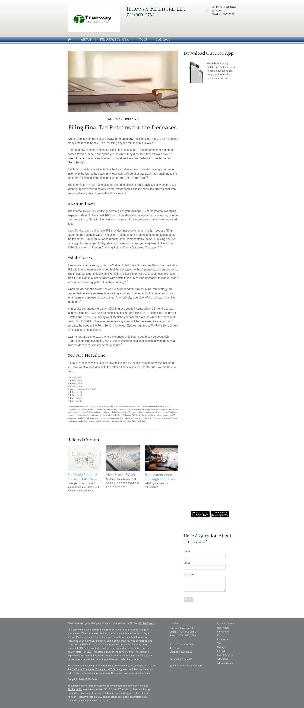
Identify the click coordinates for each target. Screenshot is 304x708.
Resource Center (114, 39)
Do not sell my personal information (131, 673)
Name (187, 551)
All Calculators (225, 662)
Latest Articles (225, 655)
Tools (142, 39)
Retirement (223, 627)
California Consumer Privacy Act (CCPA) (94, 669)
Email (187, 562)
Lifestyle (221, 651)
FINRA (71, 689)
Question (189, 574)
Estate (220, 635)
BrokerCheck (146, 623)
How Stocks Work (120, 475)
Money (221, 647)
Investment (223, 631)
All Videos (222, 658)
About (86, 39)
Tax (219, 643)
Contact (163, 39)
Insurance (222, 639)
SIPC (79, 689)
